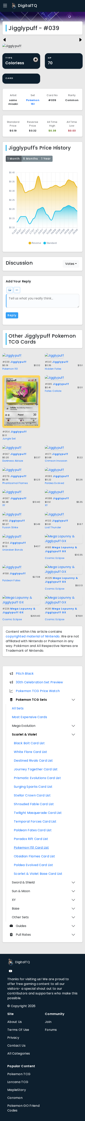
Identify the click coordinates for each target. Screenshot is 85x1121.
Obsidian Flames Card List (34, 856)
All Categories (18, 1053)
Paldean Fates (11, 580)
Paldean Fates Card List (33, 830)
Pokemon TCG (18, 1074)
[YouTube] (10, 971)
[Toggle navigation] (5, 6)
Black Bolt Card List (29, 743)
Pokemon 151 (32, 102)
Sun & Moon (21, 891)
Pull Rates (23, 934)
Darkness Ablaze (12, 460)
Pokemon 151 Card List (31, 847)
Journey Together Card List (36, 769)
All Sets (18, 708)
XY (3, 505)
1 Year (46, 159)
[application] (42, 206)
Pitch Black (25, 673)
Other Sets (20, 917)
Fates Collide (53, 391)
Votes (69, 263)
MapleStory (16, 1090)
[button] (34, 243)
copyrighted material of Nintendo (33, 636)
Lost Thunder (53, 527)
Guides (21, 926)
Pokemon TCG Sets (31, 699)
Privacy (13, 1037)
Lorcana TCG (17, 1082)
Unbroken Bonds (12, 549)
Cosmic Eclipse (54, 558)
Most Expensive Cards (29, 717)
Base (15, 908)
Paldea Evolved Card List (33, 865)
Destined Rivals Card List (33, 760)
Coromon (15, 1097)
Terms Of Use (18, 1029)
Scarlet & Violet (24, 734)
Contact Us (16, 1045)
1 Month (14, 159)
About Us (14, 1022)
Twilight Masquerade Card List (38, 812)
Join (48, 1022)
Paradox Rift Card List (31, 839)
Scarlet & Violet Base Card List (38, 873)
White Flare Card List (30, 752)
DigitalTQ (27, 5)
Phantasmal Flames (15, 483)
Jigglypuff (14, 362)
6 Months (30, 159)
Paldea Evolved (54, 483)
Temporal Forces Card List (35, 821)
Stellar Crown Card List (32, 795)
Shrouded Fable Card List (34, 804)
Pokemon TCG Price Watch (38, 691)
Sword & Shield (23, 882)
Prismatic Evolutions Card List (37, 778)
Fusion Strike (10, 527)
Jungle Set (9, 438)
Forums (51, 1029)
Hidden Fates (53, 368)
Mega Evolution (23, 725)
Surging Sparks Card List (33, 786)
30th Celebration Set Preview (39, 682)
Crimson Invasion (56, 460)
